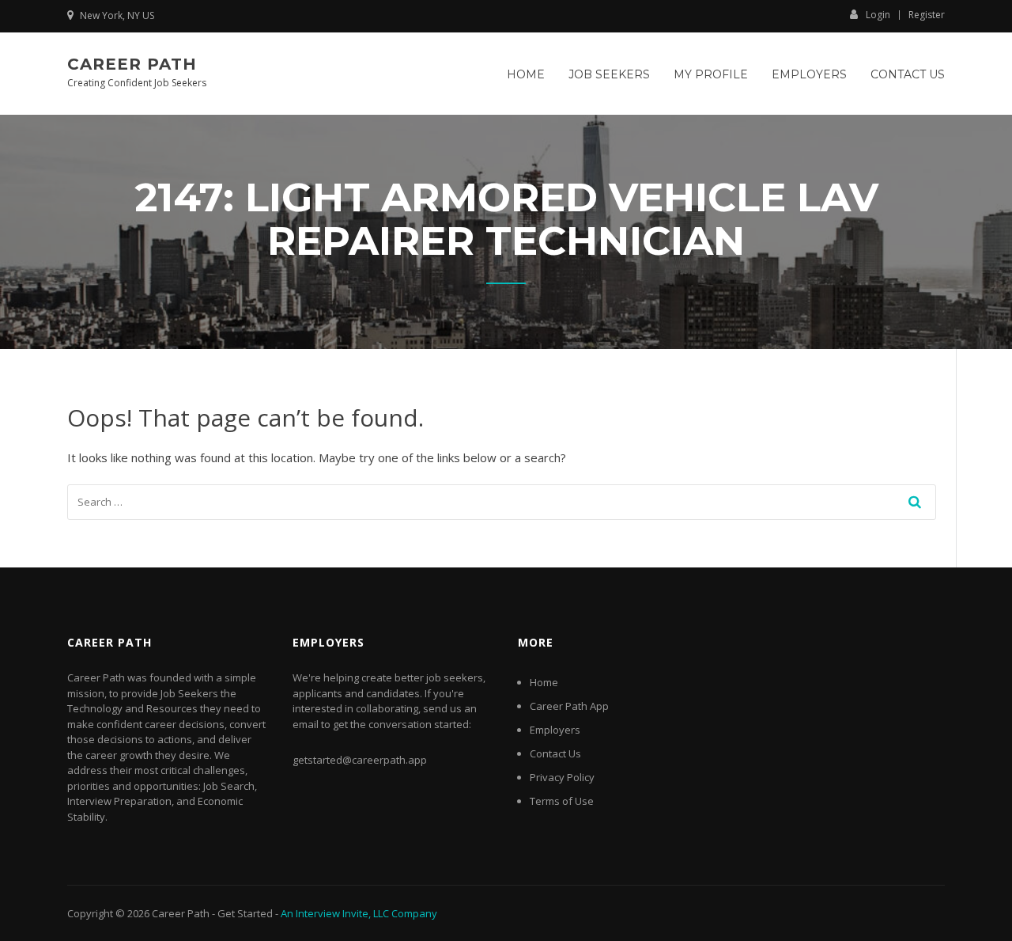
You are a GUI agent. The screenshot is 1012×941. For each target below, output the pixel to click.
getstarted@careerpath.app (360, 760)
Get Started (245, 913)
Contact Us (907, 74)
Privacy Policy (562, 777)
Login (878, 14)
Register (926, 15)
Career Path (132, 64)
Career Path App (569, 706)
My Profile (711, 74)
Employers (809, 74)
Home (526, 74)
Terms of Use (562, 801)
